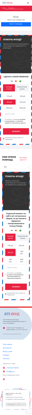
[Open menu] (28, 3)
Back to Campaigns (16, 24)
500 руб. (9, 102)
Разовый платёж (9, 88)
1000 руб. (22, 102)
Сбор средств (7, 344)
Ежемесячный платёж (22, 88)
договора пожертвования (15, 275)
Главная (4, 8)
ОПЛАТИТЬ (16, 131)
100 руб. (9, 96)
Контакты (6, 359)
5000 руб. (22, 108)
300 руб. (23, 96)
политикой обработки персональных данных (15, 122)
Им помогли (11, 8)
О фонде (6, 355)
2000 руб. (9, 108)
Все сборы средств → (23, 159)
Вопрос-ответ (7, 351)
